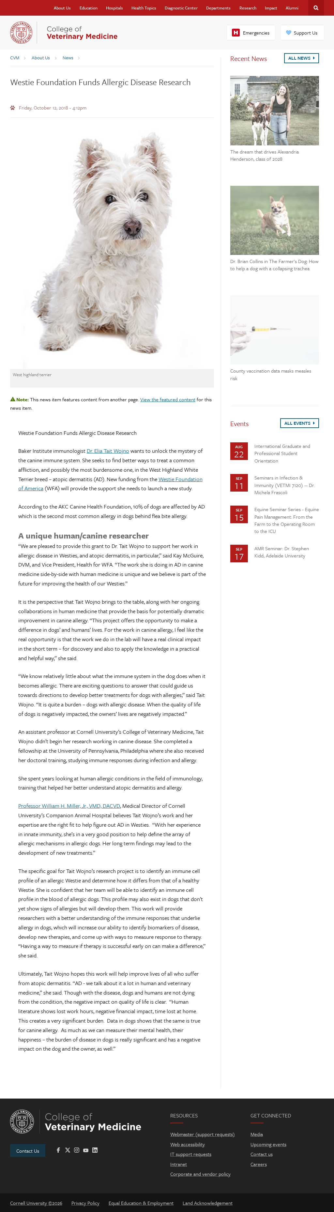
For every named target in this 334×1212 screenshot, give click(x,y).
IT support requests (190, 1154)
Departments (218, 8)
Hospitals (114, 8)
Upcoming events (268, 1144)
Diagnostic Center (181, 8)
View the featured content (167, 399)
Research (247, 8)
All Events (297, 423)
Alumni (292, 8)
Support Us (305, 32)
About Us (62, 8)
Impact (271, 8)
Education (89, 8)
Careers (258, 1164)
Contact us (261, 1154)
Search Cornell (316, 8)
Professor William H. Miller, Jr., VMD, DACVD (69, 806)
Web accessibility (187, 1144)
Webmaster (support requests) (202, 1134)
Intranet (178, 1164)
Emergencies (256, 32)
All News (299, 57)
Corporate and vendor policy (200, 1173)
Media (256, 1134)
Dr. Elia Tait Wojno (108, 451)
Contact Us (27, 1150)
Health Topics (143, 8)
